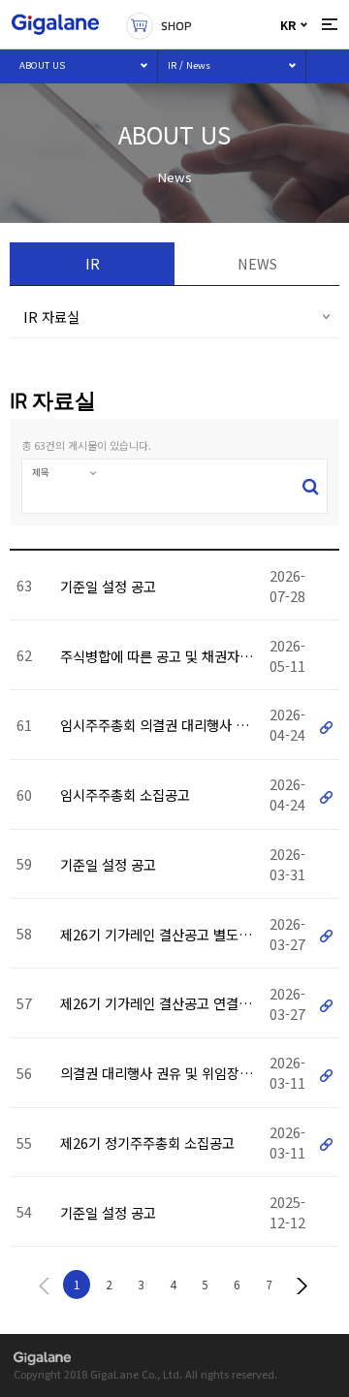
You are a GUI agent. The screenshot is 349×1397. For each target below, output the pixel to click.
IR (92, 263)
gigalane (42, 1358)
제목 (40, 472)
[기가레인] (55, 24)
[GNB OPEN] (329, 24)
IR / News (189, 65)
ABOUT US (42, 65)
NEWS (257, 263)
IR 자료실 (51, 316)
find (311, 486)
